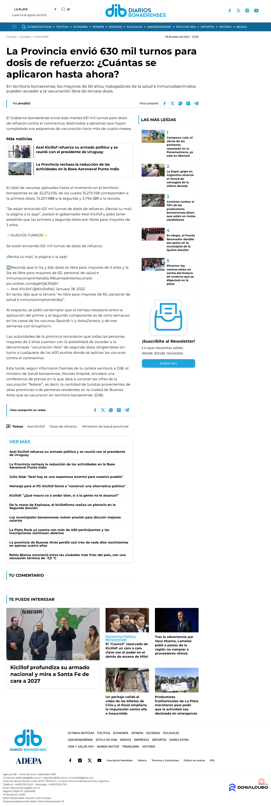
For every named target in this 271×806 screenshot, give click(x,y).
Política (62, 26)
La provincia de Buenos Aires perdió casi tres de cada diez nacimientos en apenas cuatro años (68, 544)
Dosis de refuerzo (63, 426)
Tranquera (130, 746)
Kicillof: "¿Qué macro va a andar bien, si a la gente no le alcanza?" (64, 495)
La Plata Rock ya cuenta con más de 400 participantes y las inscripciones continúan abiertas (59, 531)
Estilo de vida (186, 26)
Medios (241, 26)
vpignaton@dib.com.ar (55, 777)
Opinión (98, 26)
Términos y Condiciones (165, 760)
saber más (168, 363)
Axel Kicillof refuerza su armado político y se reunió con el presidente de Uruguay (67, 453)
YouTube (99, 760)
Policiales (134, 26)
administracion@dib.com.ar (25, 787)
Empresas (141, 739)
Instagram (80, 760)
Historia (225, 26)
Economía (80, 26)
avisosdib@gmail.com (82, 777)
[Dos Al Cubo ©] (248, 790)
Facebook (70, 760)
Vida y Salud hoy (81, 746)
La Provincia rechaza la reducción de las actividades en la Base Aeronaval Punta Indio (62, 465)
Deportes (207, 26)
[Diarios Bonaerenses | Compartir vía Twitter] (172, 103)
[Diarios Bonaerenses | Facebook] (229, 10)
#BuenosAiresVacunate (71, 278)
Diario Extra (179, 739)
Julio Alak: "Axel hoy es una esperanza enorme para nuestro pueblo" (66, 477)
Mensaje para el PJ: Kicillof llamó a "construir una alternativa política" (67, 486)
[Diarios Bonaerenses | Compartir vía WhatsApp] (180, 103)
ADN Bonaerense (159, 26)
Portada (11, 36)
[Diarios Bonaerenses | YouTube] (256, 10)
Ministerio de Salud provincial (105, 426)
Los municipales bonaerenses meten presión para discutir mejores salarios (65, 518)
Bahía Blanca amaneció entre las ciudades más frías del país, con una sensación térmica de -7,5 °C (67, 556)
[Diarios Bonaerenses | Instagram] (247, 10)
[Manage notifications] (262, 781)
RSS (212, 760)
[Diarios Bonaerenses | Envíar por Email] (188, 103)
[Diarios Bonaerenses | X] (238, 10)
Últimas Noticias (39, 26)
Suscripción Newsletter (120, 760)
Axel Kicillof (36, 426)
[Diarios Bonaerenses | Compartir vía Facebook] (164, 103)
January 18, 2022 (70, 289)
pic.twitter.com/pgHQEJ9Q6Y (32, 283)
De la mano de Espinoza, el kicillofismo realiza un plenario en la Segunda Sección (62, 506)
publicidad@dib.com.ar (28, 777)
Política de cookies (194, 760)
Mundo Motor (108, 746)
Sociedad (115, 26)
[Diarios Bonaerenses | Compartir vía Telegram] (196, 103)
